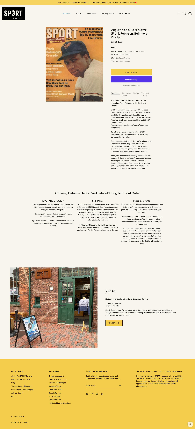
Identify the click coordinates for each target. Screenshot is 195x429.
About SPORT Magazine (20, 379)
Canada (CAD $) (16, 416)
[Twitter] (102, 394)
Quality (136, 93)
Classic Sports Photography (22, 389)
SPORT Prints (124, 13)
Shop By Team (107, 13)
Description (115, 93)
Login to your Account (58, 379)
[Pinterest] (97, 394)
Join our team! (17, 393)
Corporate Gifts (55, 400)
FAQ (13, 383)
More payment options (131, 85)
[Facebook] (87, 394)
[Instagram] (92, 394)
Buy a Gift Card (55, 396)
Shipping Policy (55, 386)
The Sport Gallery (22, 422)
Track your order (55, 389)
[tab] (116, 94)
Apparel (78, 13)
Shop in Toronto (55, 393)
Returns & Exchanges (57, 383)
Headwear (91, 13)
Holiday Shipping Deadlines (60, 403)
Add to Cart (131, 72)
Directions (114, 323)
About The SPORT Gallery (21, 376)
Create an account (56, 376)
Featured (67, 13)
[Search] (184, 13)
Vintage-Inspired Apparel (21, 386)
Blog (13, 396)
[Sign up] (120, 385)
